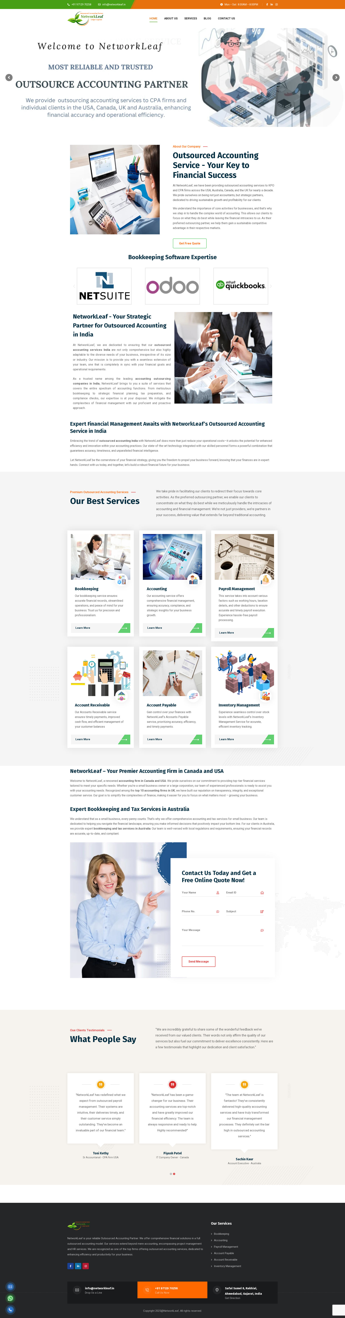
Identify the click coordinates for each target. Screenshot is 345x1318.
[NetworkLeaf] (85, 18)
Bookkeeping (86, 588)
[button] (74, 286)
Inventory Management (239, 705)
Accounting (157, 588)
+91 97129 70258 (166, 1288)
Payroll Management (237, 588)
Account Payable (161, 705)
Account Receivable (92, 705)
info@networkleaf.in (99, 1288)
